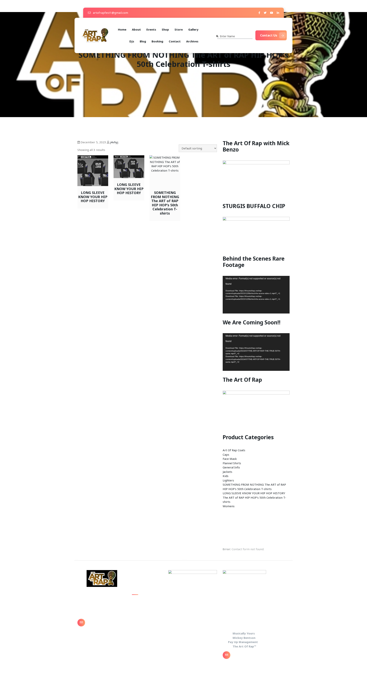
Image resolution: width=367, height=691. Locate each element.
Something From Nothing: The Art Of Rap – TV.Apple (145, 605)
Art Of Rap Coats (234, 450)
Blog (143, 41)
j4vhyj (114, 142)
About (136, 29)
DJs (131, 41)
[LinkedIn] (278, 13)
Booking (157, 41)
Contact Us (268, 35)
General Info (231, 467)
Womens (229, 506)
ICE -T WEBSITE (142, 638)
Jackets (227, 472)
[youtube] (271, 13)
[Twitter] (265, 13)
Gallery (193, 29)
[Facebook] (259, 13)
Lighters (228, 480)
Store (179, 29)
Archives (192, 41)
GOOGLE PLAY (141, 616)
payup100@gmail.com (104, 625)
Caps (226, 454)
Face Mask (230, 459)
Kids (225, 476)
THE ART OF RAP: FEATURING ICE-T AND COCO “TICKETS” (147, 627)
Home (122, 29)
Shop (165, 29)
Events (151, 29)
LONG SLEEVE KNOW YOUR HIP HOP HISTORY (254, 493)
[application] (256, 295)
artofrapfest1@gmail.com (110, 13)
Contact (175, 41)
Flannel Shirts (232, 463)
